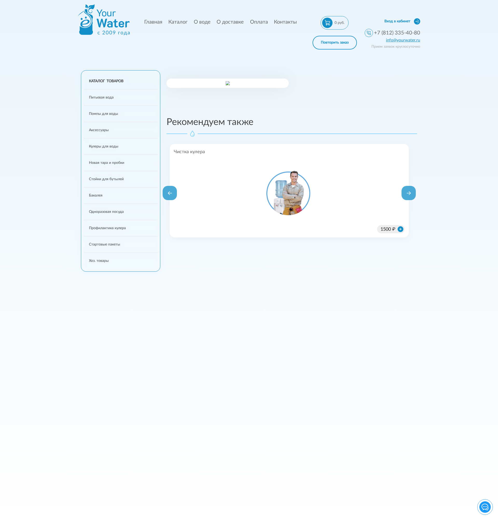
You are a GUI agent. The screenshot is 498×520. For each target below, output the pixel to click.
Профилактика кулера (107, 228)
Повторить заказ (335, 42)
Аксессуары (99, 130)
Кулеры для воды (103, 146)
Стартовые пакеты (104, 244)
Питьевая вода (101, 97)
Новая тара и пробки (106, 163)
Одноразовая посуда (106, 212)
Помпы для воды (103, 114)
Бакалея (95, 195)
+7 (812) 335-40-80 (397, 33)
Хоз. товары (99, 261)
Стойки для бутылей (106, 179)
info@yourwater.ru (403, 40)
